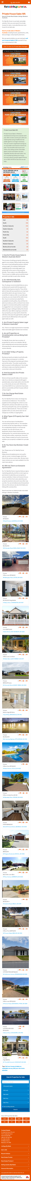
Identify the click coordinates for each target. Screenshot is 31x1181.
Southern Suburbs (15, 241)
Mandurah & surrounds (15, 249)
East (15, 220)
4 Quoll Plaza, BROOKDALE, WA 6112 (12, 714)
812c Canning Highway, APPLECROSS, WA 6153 (15, 739)
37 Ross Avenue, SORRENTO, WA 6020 (13, 876)
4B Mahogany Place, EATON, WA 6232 (12, 577)
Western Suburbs (15, 244)
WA (13, 217)
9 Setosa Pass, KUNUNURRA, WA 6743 (13, 1032)
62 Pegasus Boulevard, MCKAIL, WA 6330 (14, 854)
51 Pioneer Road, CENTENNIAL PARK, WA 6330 (15, 1003)
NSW (19, 1118)
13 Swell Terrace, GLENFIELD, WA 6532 (13, 521)
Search (15, 1109)
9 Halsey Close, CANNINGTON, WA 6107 (13, 602)
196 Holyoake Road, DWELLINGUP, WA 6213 (14, 548)
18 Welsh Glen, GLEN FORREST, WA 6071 (13, 659)
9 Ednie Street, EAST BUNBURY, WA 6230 (14, 631)
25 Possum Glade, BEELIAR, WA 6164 (12, 933)
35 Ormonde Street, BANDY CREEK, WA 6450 (14, 685)
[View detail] (15, 505)
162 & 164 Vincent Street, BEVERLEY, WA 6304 (15, 826)
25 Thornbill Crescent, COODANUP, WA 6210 (14, 1062)
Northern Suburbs (15, 226)
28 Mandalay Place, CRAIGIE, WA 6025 (13, 797)
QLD (4, 1118)
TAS (26, 1122)
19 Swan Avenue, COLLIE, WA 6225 (12, 768)
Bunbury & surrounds (15, 247)
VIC (12, 1118)
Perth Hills (15, 235)
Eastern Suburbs (15, 229)
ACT (26, 1118)
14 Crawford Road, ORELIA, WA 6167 (12, 903)
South (15, 238)
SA (19, 1122)
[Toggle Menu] (2, 2)
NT (12, 1122)
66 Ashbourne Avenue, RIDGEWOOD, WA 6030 (15, 974)
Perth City (15, 232)
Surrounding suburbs (9, 1106)
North (15, 223)
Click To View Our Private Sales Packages (15, 46)
